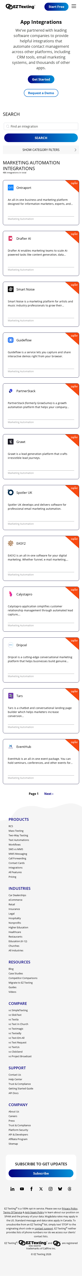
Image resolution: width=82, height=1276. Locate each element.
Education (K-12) (18, 941)
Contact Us (15, 1074)
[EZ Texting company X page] (41, 1189)
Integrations (16, 867)
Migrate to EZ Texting (21, 982)
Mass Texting (16, 830)
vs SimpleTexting (18, 1010)
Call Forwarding (17, 858)
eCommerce (15, 899)
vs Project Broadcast (20, 1056)
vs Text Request (18, 1042)
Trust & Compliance (20, 1084)
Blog (11, 969)
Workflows (15, 844)
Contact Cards (17, 863)
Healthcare (15, 932)
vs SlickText (15, 1015)
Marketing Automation (21, 219)
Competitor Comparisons (23, 978)
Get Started (41, 79)
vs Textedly (15, 1033)
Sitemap (13, 1143)
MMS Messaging (18, 853)
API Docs (13, 1093)
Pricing (12, 876)
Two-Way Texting (18, 835)
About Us (14, 1111)
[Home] (22, 7)
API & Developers (18, 1134)
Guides (12, 987)
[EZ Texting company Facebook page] (31, 1189)
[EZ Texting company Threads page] (70, 1189)
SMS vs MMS (16, 849)
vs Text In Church (18, 1024)
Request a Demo (41, 93)
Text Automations (19, 840)
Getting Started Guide (21, 1088)
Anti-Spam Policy (34, 1212)
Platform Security (18, 1130)
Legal (11, 913)
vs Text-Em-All (16, 1038)
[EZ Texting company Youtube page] (22, 1189)
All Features (15, 872)
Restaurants (15, 936)
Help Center (15, 1079)
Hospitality (15, 918)
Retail (12, 904)
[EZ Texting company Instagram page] (50, 1189)
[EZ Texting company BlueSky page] (60, 1189)
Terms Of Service (12, 1212)
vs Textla (13, 1019)
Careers (13, 1116)
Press (12, 1120)
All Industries (16, 950)
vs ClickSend (16, 1051)
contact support (44, 1228)
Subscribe (41, 1173)
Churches (14, 946)
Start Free (56, 6)
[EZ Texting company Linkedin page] (12, 1189)
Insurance (14, 909)
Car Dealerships (17, 895)
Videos (12, 992)
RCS (11, 826)
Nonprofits (15, 922)
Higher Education (18, 927)
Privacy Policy (69, 1208)
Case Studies (16, 973)
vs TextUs (14, 1047)
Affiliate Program (18, 1139)
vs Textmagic (16, 1028)
